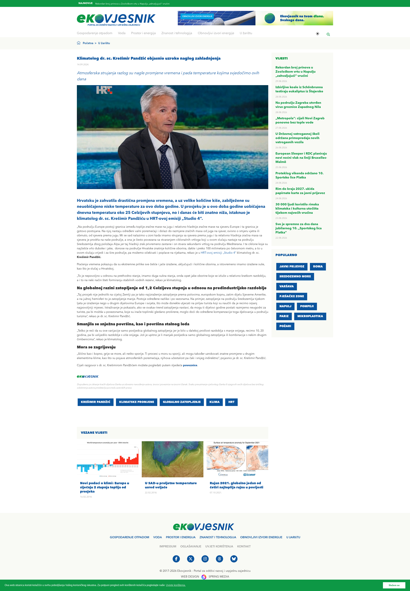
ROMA (318, 266)
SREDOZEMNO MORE (295, 276)
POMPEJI (307, 306)
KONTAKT (244, 546)
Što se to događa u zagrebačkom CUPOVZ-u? (118, 4)
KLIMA (214, 402)
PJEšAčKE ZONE (291, 296)
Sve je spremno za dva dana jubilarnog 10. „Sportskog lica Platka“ (298, 228)
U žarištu (246, 33)
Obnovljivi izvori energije (216, 33)
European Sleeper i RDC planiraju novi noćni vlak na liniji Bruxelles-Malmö (301, 158)
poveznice (190, 365)
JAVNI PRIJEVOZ (291, 266)
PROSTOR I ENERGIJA (181, 537)
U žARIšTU (293, 537)
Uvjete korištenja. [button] (176, 585)
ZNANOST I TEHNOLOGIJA (218, 537)
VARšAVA (286, 286)
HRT (231, 402)
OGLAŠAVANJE (190, 546)
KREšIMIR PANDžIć (95, 402)
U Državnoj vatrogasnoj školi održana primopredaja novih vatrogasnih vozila (297, 138)
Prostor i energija (143, 33)
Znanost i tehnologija (176, 33)
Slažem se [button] (394, 585)
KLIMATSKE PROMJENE (136, 402)
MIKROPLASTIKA (310, 316)
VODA (157, 537)
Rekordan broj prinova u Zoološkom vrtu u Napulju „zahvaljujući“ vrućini (295, 72)
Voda (122, 33)
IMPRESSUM (168, 546)
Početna (88, 43)
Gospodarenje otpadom (94, 33)
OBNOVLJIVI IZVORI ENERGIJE (261, 537)
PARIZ (284, 316)
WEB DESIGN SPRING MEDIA (205, 576)
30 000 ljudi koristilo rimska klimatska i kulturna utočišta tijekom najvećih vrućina (297, 209)
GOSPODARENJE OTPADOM (129, 537)
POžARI (285, 326)
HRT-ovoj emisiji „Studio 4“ (218, 252)
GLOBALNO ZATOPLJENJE (182, 402)
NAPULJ (285, 306)
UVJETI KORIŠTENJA (219, 546)
